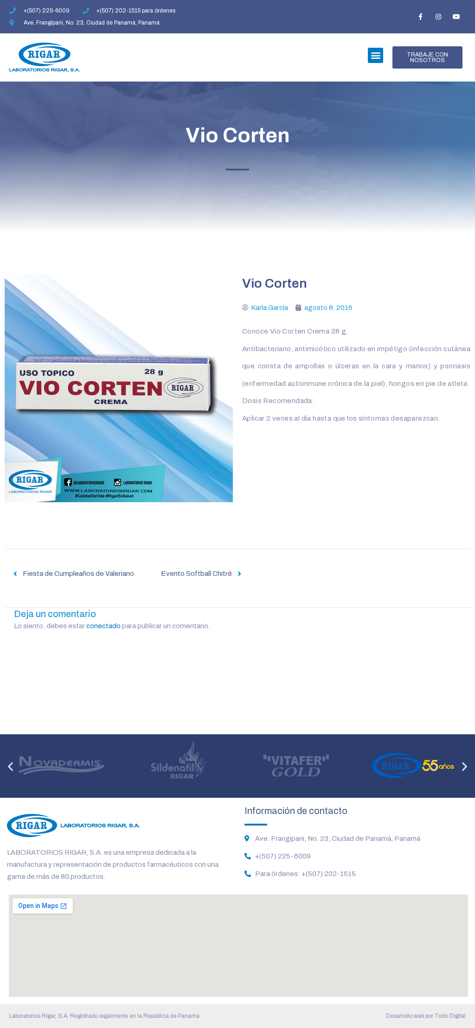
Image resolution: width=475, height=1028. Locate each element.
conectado (103, 626)
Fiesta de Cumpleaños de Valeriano (78, 573)
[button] (375, 55)
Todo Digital (450, 1016)
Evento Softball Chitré (196, 573)
